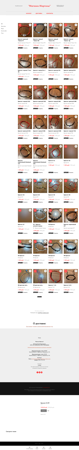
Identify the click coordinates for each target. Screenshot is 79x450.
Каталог (29, 13)
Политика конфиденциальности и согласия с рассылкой (39, 347)
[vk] (39, 372)
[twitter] (37, 372)
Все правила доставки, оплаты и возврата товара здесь (39, 326)
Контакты (49, 13)
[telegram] (41, 372)
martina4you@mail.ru (35, 358)
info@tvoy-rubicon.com (43, 312)
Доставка (39, 13)
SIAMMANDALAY (46, 387)
